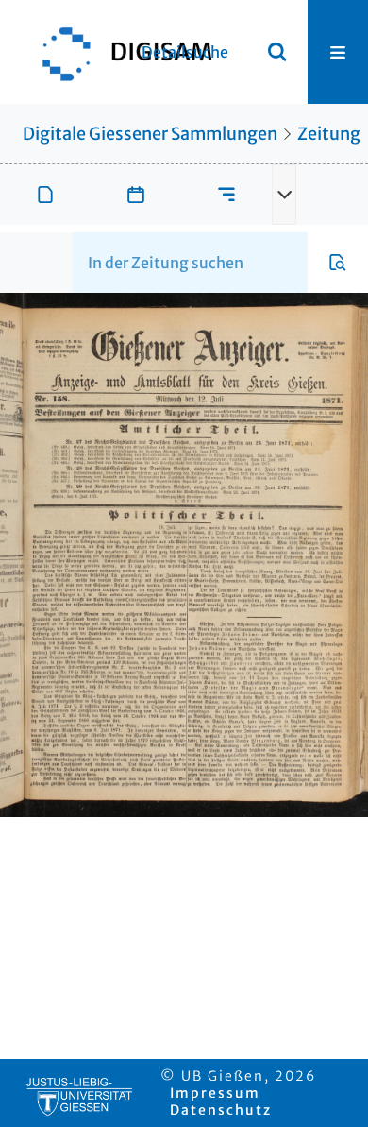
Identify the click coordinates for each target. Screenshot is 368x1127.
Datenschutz (221, 1109)
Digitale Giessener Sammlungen (150, 134)
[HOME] (118, 52)
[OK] (277, 52)
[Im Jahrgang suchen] (338, 262)
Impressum (215, 1092)
